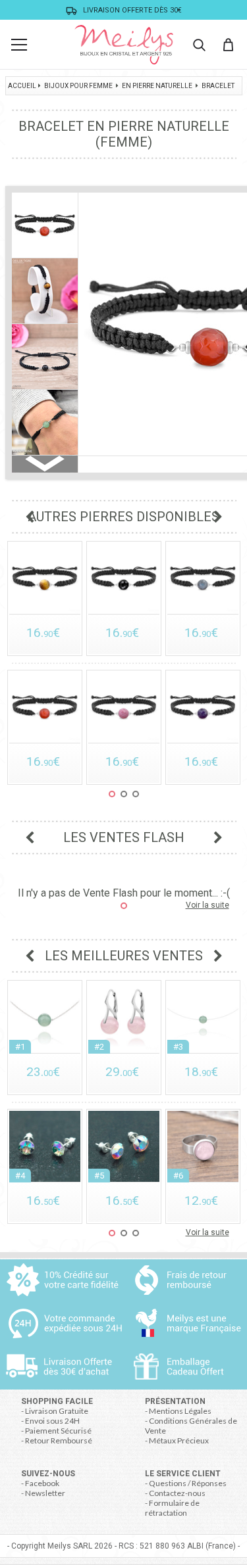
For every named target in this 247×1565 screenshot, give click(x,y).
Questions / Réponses (188, 1483)
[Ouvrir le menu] (19, 44)
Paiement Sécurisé (58, 1431)
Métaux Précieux (179, 1440)
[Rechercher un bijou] (198, 44)
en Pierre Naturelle (157, 85)
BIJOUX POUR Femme (78, 85)
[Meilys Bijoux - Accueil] (123, 45)
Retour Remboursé (58, 1440)
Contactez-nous (177, 1493)
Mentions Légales (180, 1411)
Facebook (42, 1483)
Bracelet (218, 85)
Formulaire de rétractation (172, 1508)
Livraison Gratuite (56, 1411)
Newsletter (45, 1493)
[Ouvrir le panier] (227, 44)
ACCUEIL (22, 85)
